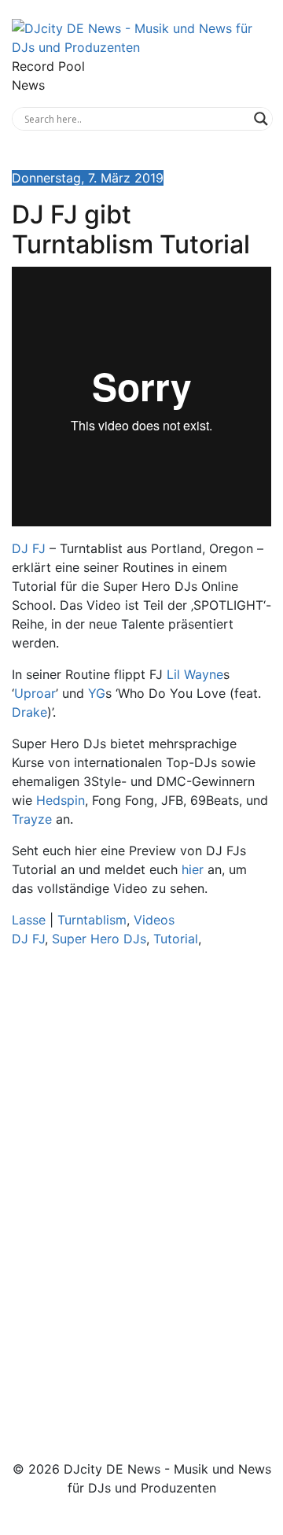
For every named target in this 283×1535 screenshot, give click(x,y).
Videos (154, 920)
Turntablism (92, 920)
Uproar (35, 693)
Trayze (32, 819)
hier (193, 869)
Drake (29, 712)
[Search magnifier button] (261, 119)
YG (96, 693)
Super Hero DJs (99, 938)
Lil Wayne (195, 674)
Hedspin (60, 800)
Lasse (29, 920)
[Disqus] (141, 1182)
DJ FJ (29, 548)
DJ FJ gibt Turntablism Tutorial (131, 229)
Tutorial (175, 938)
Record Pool (48, 66)
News (28, 85)
